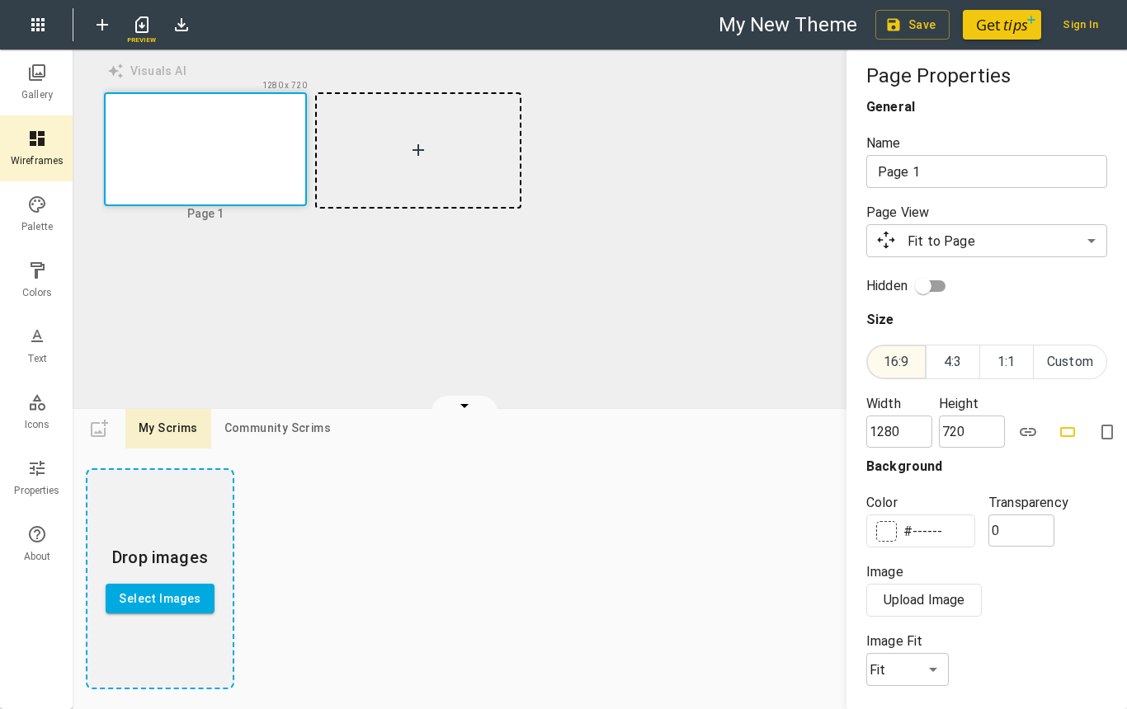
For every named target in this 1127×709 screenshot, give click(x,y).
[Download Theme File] (181, 24)
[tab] (37, 82)
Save (922, 24)
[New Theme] (102, 24)
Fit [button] (877, 670)
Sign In (1081, 24)
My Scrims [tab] (168, 427)
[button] (205, 151)
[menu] (37, 24)
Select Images (159, 598)
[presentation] (160, 578)
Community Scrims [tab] (277, 427)
